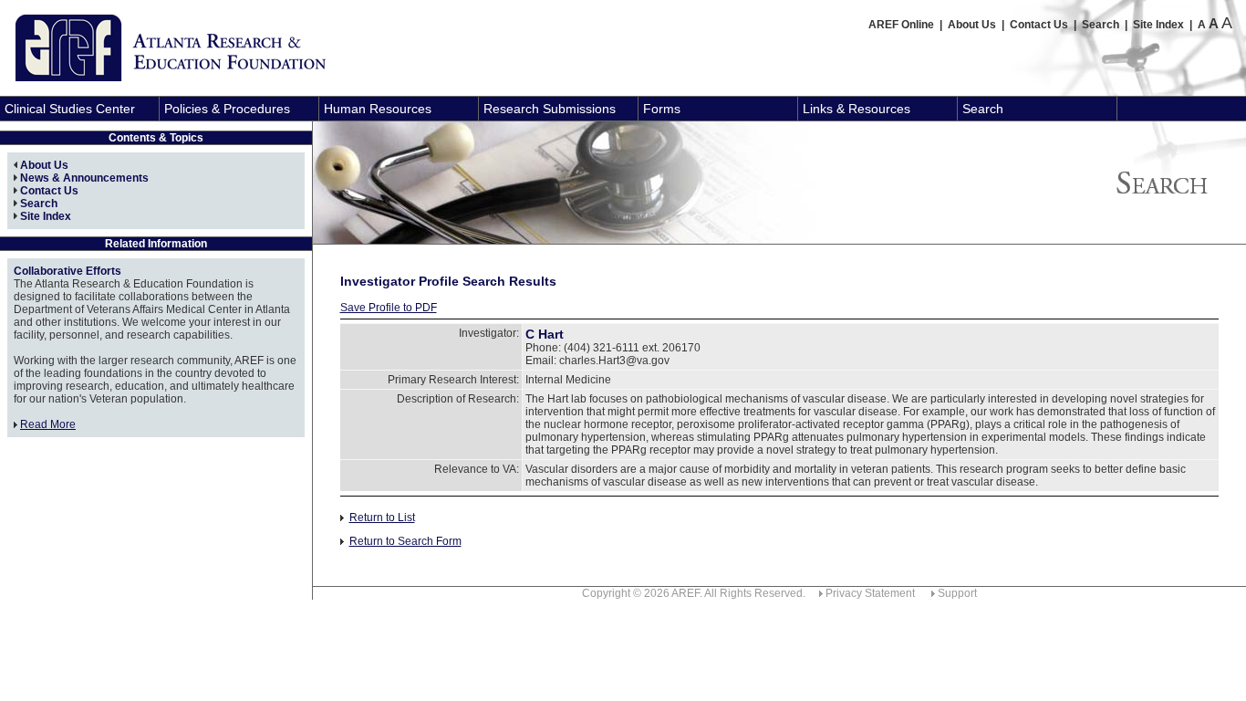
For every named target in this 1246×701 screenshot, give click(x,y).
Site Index (1158, 24)
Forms (661, 108)
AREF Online (901, 24)
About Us (972, 24)
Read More (48, 424)
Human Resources (377, 108)
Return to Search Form (405, 541)
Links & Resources (856, 108)
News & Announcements (84, 178)
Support (957, 593)
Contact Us (1039, 24)
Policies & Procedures (227, 108)
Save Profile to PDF (388, 307)
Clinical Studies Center (70, 108)
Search (1100, 24)
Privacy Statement (870, 593)
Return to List (382, 517)
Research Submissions (549, 108)
